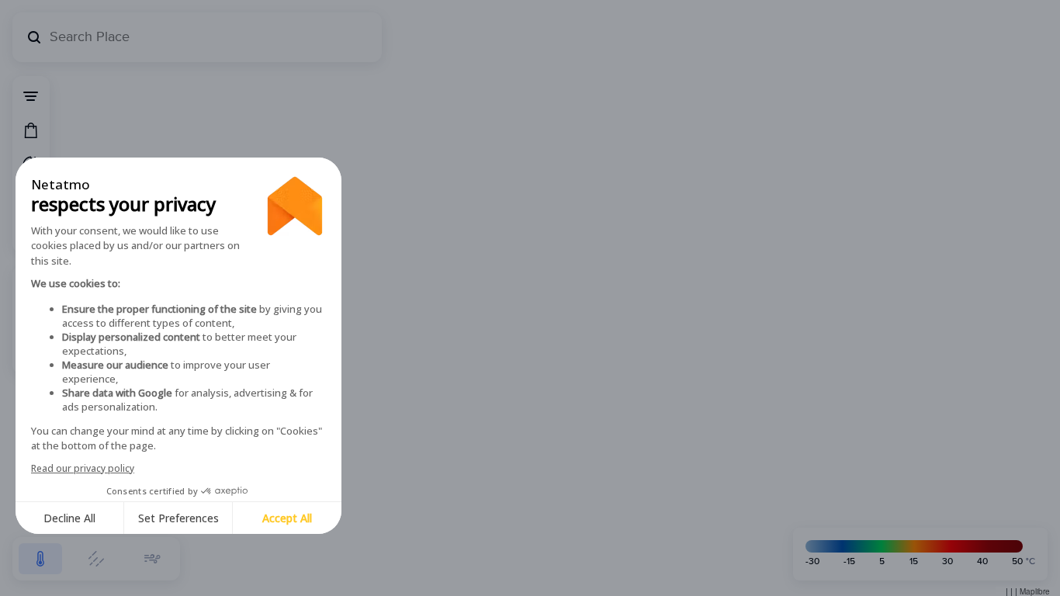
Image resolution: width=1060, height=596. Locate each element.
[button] (40, 558)
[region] (530, 298)
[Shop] (31, 130)
